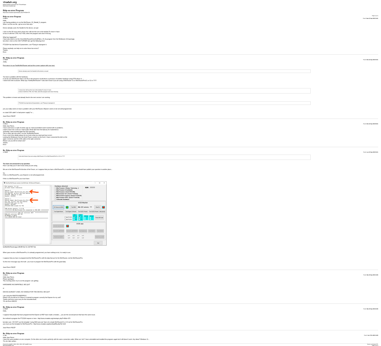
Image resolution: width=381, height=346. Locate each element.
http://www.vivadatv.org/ (9, 6)
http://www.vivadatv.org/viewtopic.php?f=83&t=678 (16, 12)
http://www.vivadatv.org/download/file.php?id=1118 (49, 324)
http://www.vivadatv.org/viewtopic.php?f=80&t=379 (54, 318)
